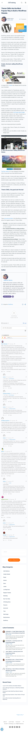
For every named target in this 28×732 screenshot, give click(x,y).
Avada (10, 85)
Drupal (4, 577)
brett (10, 482)
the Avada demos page (18, 112)
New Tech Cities (6, 598)
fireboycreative (12, 408)
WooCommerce (6, 617)
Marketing (5, 595)
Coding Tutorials (6, 574)
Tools (4, 611)
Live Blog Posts (6, 589)
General (5, 580)
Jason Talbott (9, 651)
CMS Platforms (6, 571)
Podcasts (5, 605)
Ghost (4, 583)
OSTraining (12, 2)
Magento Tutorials (7, 592)
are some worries (8, 218)
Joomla (4, 586)
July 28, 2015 (10, 19)
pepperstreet (4, 499)
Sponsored (5, 608)
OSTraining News (7, 601)
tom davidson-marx (10, 659)
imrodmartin (8, 640)
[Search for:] (14, 551)
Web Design (5, 614)
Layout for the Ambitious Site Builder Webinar (12, 685)
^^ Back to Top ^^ (20, 714)
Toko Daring (8, 668)
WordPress (10, 304)
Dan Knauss (11, 378)
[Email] (13, 297)
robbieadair (8, 631)
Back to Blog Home (14, 560)
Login (25, 323)
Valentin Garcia (10, 18)
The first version (5, 171)
